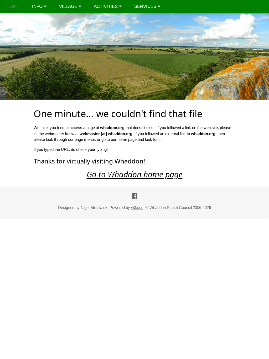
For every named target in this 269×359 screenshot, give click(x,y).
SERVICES (146, 6)
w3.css (137, 207)
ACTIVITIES (106, 6)
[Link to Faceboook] (134, 195)
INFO (38, 6)
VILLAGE (69, 6)
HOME (12, 6)
